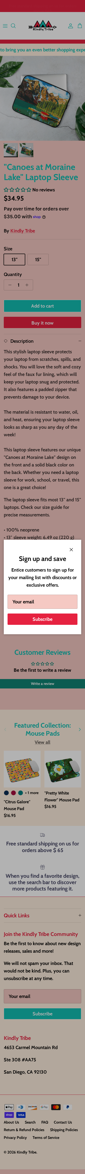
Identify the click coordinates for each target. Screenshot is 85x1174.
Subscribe (42, 619)
